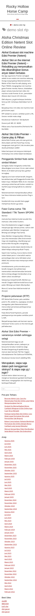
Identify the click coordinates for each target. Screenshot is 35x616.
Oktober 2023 (9, 541)
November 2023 (10, 538)
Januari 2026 (9, 461)
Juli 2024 (7, 515)
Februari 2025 (9, 494)
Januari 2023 (9, 568)
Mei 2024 (7, 521)
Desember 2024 (10, 500)
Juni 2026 (7, 447)
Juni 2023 (7, 553)
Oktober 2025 (9, 470)
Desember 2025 (10, 464)
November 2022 (10, 574)
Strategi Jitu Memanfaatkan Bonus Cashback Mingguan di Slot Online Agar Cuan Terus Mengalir (18, 408)
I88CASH (5, 603)
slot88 (4, 601)
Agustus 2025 (9, 476)
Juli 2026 (7, 444)
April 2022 (8, 586)
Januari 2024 (9, 533)
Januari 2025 (9, 497)
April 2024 (8, 524)
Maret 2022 (8, 589)
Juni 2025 (7, 482)
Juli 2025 (7, 479)
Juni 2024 (7, 518)
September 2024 (10, 509)
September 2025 (10, 473)
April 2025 (8, 488)
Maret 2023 (8, 562)
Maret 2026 (8, 456)
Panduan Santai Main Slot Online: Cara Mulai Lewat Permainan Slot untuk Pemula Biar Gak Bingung (18, 416)
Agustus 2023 (9, 547)
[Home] (11, 25)
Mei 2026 (7, 450)
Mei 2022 (7, 583)
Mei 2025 (7, 485)
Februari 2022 (9, 592)
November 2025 (10, 467)
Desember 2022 (10, 571)
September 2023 (10, 544)
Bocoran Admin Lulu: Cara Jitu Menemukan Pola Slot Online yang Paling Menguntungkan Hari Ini (19, 400)
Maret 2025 (8, 491)
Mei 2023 (7, 556)
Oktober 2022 (9, 577)
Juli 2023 (7, 550)
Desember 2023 (10, 535)
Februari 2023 (9, 565)
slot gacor (6, 609)
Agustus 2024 (9, 512)
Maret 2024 (8, 527)
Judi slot (5, 606)
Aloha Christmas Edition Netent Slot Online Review (17, 42)
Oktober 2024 (9, 506)
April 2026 (8, 453)
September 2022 (10, 580)
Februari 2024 (9, 530)
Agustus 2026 (9, 441)
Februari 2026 (9, 459)
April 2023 (8, 559)
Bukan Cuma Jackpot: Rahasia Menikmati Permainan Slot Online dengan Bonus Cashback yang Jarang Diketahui (19, 423)
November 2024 (10, 503)
